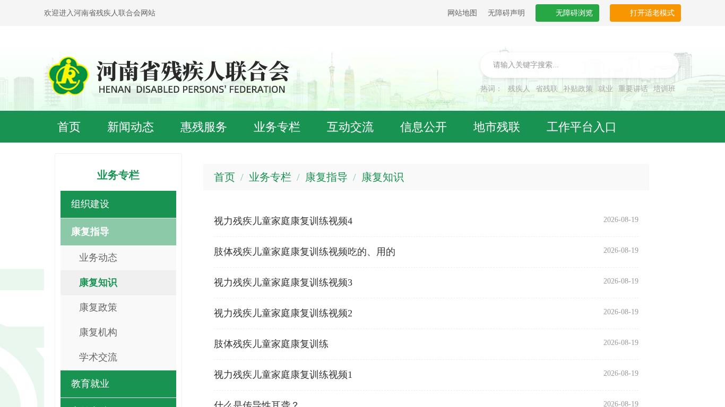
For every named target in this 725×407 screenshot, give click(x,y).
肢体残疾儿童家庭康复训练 (271, 344)
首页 (224, 177)
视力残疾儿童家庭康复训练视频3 (283, 282)
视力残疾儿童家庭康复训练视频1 (283, 374)
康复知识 (382, 177)
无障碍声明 (506, 13)
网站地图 (462, 13)
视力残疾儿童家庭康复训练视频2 (283, 313)
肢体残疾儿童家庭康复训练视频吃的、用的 (304, 251)
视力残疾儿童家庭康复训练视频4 (283, 221)
